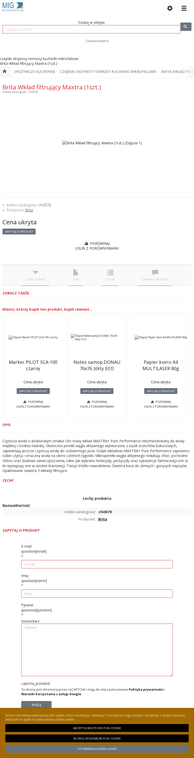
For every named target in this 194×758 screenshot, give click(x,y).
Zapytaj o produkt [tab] (155, 279)
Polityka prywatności (146, 689)
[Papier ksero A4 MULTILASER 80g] (161, 337)
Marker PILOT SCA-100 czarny (33, 365)
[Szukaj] (185, 27)
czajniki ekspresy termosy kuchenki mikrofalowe (108, 71)
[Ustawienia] (169, 8)
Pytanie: (36, 607)
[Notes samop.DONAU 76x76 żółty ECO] (97, 337)
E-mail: (33, 549)
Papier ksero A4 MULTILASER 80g (160, 365)
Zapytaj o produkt (19, 231)
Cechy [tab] (110, 279)
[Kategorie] (184, 8)
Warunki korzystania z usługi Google (51, 694)
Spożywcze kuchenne (34, 71)
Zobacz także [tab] (35, 279)
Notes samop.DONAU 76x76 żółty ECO (97, 365)
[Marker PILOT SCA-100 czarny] (33, 337)
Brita (29, 210)
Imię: (34, 578)
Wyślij (36, 705)
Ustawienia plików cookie (97, 749)
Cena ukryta (20, 222)
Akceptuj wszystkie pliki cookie (97, 728)
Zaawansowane (97, 40)
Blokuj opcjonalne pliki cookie (97, 738)
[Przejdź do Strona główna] (4, 71)
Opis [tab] (76, 279)
